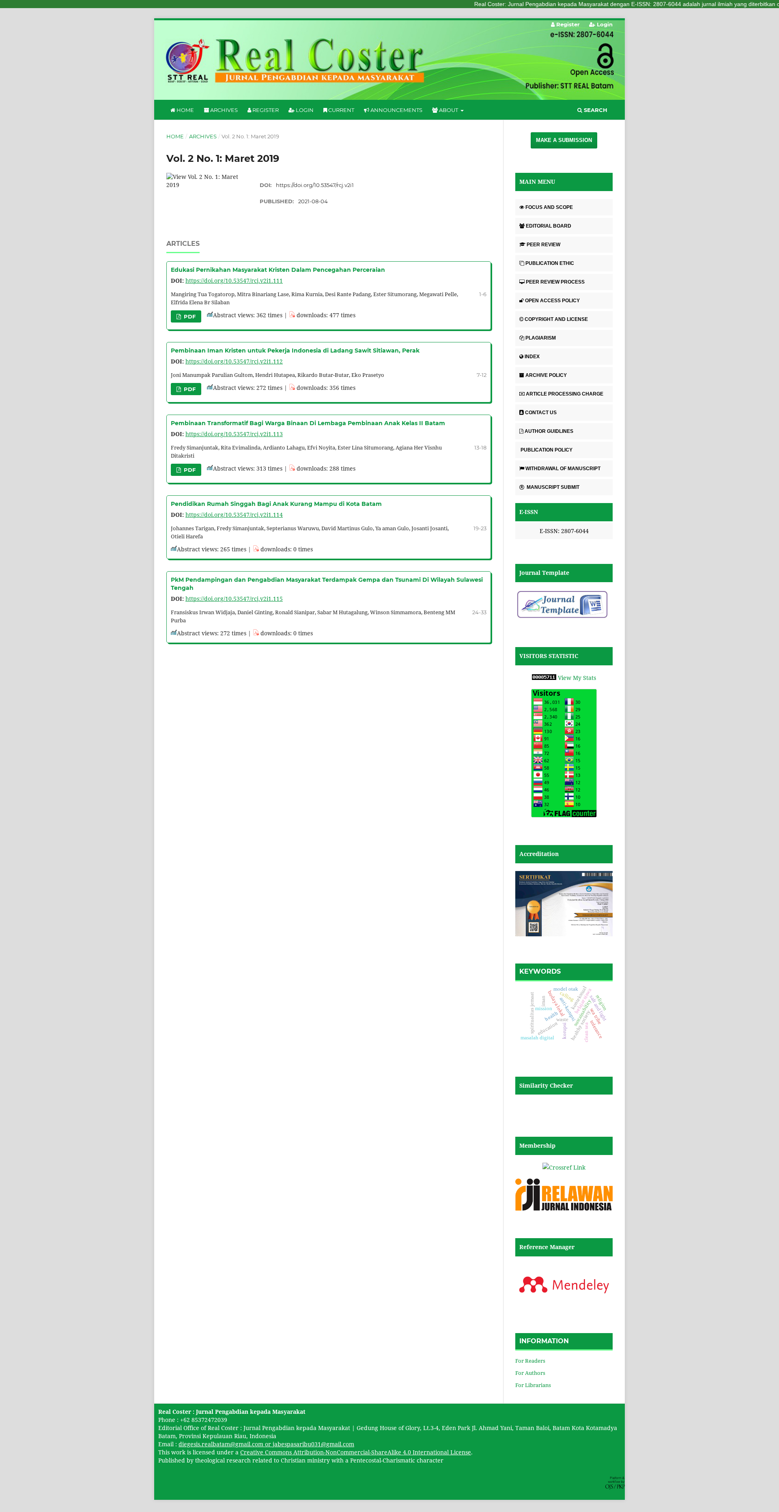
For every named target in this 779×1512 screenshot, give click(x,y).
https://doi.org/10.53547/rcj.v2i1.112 (234, 361)
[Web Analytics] (544, 678)
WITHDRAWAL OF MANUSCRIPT (562, 468)
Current (340, 110)
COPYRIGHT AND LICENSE (556, 319)
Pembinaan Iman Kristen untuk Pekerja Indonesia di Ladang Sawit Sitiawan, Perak (295, 350)
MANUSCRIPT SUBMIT (552, 487)
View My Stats (577, 678)
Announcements (395, 110)
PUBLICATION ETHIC (549, 263)
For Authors (530, 1373)
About (448, 110)
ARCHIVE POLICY (546, 375)
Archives (223, 110)
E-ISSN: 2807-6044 (564, 531)
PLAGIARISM (540, 338)
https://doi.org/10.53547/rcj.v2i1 (315, 185)
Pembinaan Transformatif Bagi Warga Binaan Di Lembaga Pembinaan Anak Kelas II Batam (308, 423)
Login (304, 110)
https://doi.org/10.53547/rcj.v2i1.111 (234, 280)
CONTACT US (541, 412)
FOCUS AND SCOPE (549, 207)
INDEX (532, 356)
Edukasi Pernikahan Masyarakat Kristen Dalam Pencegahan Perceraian (278, 269)
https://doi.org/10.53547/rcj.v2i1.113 (234, 434)
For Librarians (533, 1385)
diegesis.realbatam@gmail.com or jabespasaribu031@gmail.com (266, 1444)
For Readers (530, 1360)
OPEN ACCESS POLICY (552, 300)
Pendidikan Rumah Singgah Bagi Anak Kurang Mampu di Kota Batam (276, 504)
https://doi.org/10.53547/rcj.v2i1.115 (234, 598)
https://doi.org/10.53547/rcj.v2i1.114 (234, 514)
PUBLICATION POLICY (545, 450)
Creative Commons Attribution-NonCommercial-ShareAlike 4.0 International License (355, 1452)
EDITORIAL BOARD (548, 226)
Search (594, 110)
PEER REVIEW (543, 244)
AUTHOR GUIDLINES (549, 431)
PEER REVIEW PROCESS (555, 282)
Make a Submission (564, 140)
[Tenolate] (564, 617)
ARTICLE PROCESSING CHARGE (564, 394)
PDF (189, 316)
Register (265, 110)
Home (184, 110)
